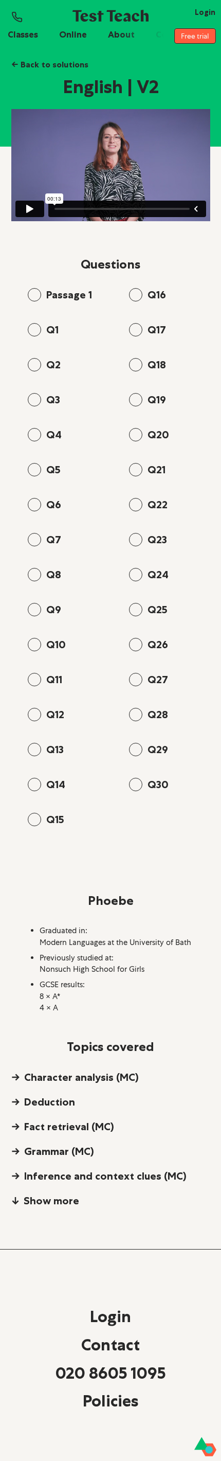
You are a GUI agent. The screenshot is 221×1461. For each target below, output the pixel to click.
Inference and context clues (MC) (105, 1176)
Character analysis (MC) (81, 1077)
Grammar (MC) (59, 1151)
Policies (110, 1401)
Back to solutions (49, 64)
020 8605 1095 (110, 1373)
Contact (110, 1345)
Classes (23, 34)
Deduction (49, 1102)
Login (110, 1316)
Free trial (195, 36)
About (121, 34)
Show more (51, 1201)
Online (73, 34)
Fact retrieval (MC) (69, 1126)
